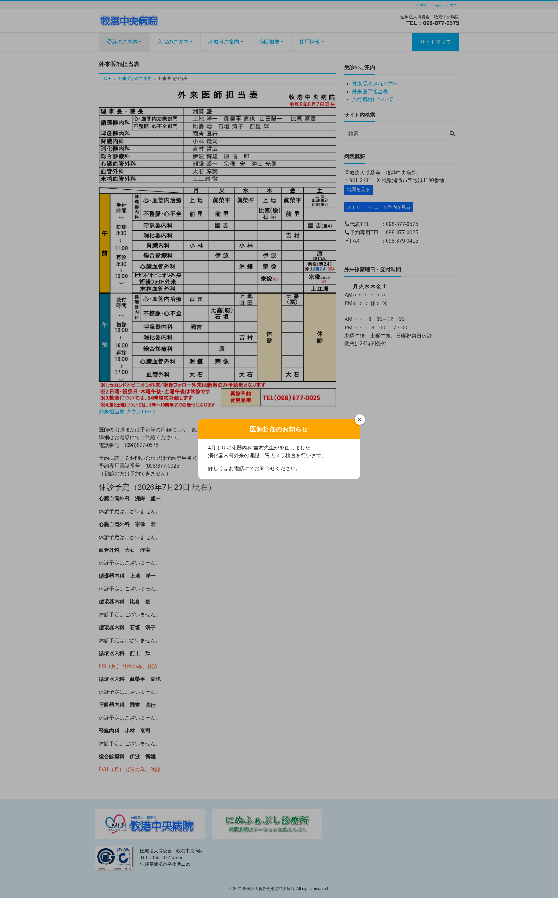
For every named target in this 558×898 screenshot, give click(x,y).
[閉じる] (360, 419)
